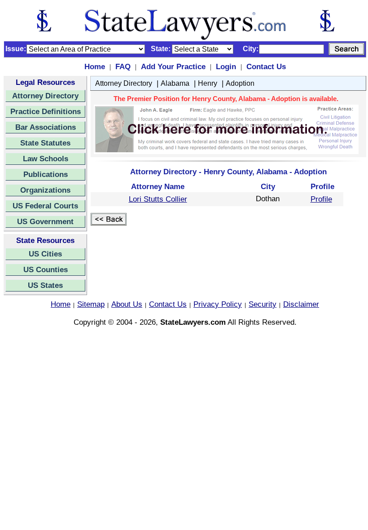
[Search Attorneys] (346, 49)
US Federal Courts (45, 205)
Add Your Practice (173, 66)
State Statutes (45, 142)
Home (94, 66)
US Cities (45, 253)
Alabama (175, 83)
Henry (207, 83)
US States (45, 285)
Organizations (45, 190)
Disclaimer (301, 304)
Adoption (240, 83)
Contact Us (266, 66)
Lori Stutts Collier (158, 198)
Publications (45, 174)
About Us (126, 304)
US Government (45, 221)
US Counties (45, 269)
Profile (321, 198)
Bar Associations (45, 127)
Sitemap (91, 304)
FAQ (123, 66)
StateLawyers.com (193, 322)
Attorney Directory (45, 95)
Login (226, 66)
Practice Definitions (45, 111)
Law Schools (45, 158)
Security (262, 304)
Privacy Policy (217, 304)
